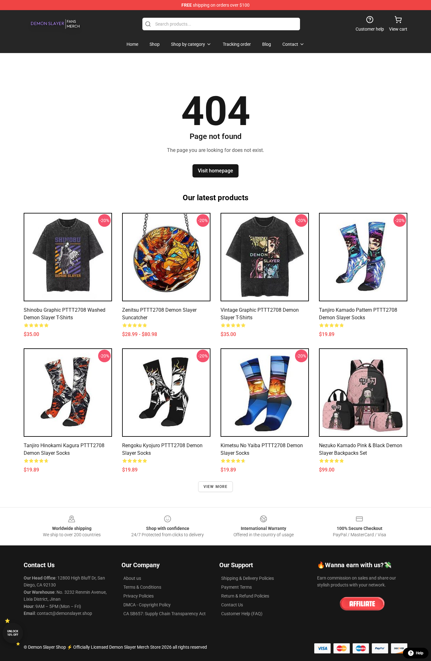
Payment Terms (236, 587)
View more (216, 486)
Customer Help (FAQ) (242, 613)
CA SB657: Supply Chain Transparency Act (164, 613)
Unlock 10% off (12, 633)
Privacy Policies (138, 595)
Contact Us (232, 604)
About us (132, 578)
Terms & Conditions (142, 587)
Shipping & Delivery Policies (247, 578)
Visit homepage (215, 171)
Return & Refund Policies (245, 595)
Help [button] (419, 653)
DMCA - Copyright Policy (147, 604)
